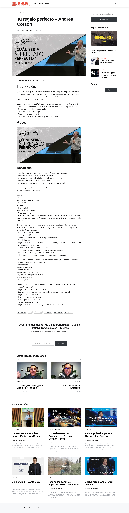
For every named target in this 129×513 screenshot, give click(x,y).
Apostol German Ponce (56, 429)
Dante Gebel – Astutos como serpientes (107, 61)
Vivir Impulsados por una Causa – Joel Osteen (98, 434)
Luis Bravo (21, 381)
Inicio (36, 3)
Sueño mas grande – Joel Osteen (99, 483)
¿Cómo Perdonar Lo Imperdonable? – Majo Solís (63, 483)
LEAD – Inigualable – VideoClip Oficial (103, 52)
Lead (92, 48)
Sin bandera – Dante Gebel (26, 482)
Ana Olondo (103, 69)
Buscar (94, 84)
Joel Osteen (89, 429)
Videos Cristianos (44, 3)
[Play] (49, 145)
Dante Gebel (103, 58)
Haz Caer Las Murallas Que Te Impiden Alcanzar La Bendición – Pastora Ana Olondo (108, 74)
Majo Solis (52, 478)
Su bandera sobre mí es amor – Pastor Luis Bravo (26, 434)
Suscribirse (60, 343)
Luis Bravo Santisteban (26, 30)
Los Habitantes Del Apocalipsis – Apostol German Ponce (60, 436)
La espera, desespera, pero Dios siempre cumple (30, 386)
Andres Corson (23, 12)
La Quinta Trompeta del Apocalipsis (70, 386)
